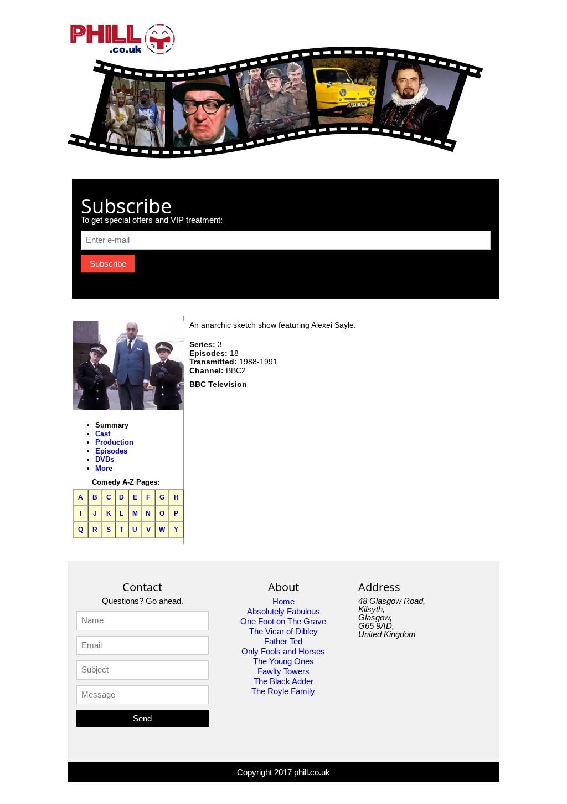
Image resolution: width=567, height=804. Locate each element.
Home (283, 601)
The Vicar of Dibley (283, 631)
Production (114, 442)
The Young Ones (283, 661)
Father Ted (283, 641)
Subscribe (108, 263)
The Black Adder (283, 681)
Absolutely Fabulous (283, 611)
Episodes (111, 451)
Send (142, 718)
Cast (102, 434)
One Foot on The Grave (283, 621)
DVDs (104, 459)
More (103, 468)
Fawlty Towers (283, 671)
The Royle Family (283, 691)
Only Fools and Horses (283, 651)
